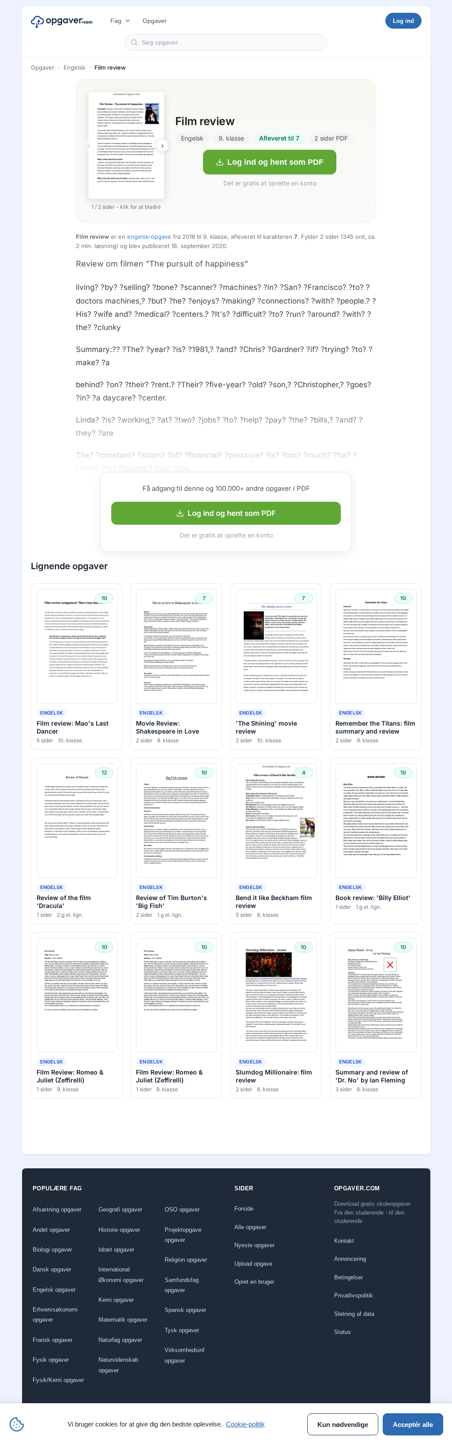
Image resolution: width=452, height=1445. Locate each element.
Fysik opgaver (51, 1359)
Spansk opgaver (185, 1310)
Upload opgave (253, 1263)
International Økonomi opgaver (120, 1274)
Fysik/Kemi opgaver (58, 1380)
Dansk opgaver (52, 1269)
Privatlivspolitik (353, 1295)
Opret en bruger (254, 1281)
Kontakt (344, 1241)
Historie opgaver (119, 1229)
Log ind (403, 21)
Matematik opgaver (122, 1319)
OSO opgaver (182, 1209)
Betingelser (348, 1277)
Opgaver (155, 20)
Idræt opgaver (116, 1249)
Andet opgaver (51, 1229)
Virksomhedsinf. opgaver (185, 1355)
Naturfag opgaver (120, 1340)
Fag (115, 20)
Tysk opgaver (182, 1330)
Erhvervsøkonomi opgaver (55, 1314)
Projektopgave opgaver (183, 1234)
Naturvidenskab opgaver (118, 1364)
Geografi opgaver (120, 1209)
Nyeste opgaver (254, 1245)
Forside (243, 1208)
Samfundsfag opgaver (182, 1285)
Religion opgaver (186, 1259)
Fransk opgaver (52, 1340)
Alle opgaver (250, 1227)
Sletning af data (354, 1314)
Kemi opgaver (116, 1300)
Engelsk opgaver (54, 1289)
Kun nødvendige (342, 1424)
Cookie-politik (245, 1424)
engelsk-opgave (149, 236)
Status (342, 1332)
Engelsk (74, 67)
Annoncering (350, 1259)
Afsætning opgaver (57, 1209)
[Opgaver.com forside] (62, 20)
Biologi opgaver (52, 1249)
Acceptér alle (413, 1424)
